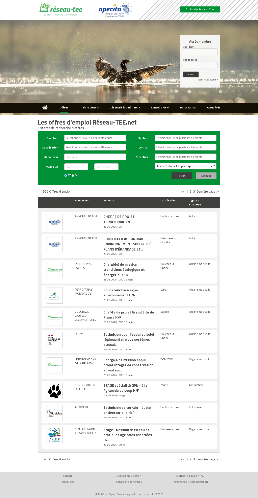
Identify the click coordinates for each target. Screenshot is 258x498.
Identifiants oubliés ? (208, 79)
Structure (142, 157)
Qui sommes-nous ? (129, 475)
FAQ (202, 475)
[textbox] (96, 138)
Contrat (143, 147)
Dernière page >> (208, 191)
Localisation (50, 147)
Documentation (198, 481)
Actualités (213, 107)
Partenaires (188, 107)
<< (183, 191)
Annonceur (51, 157)
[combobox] (95, 138)
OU (76, 175)
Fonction (52, 138)
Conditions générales (129, 481)
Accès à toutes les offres (200, 9)
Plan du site (67, 481)
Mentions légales (186, 475)
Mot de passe (190, 59)
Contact (67, 475)
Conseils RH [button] (159, 107)
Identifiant (188, 46)
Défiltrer (206, 175)
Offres (64, 107)
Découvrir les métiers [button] (124, 107)
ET (69, 175)
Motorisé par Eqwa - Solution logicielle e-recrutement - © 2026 (129, 494)
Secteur (143, 138)
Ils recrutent (91, 107)
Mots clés (52, 167)
